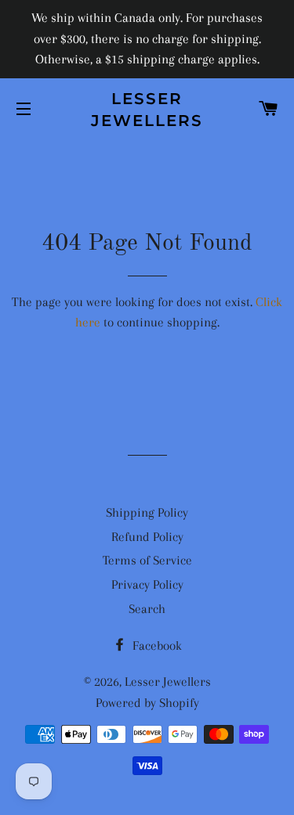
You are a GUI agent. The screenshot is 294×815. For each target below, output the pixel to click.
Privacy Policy (147, 584)
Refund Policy (147, 536)
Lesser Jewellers (147, 109)
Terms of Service (147, 560)
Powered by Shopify (147, 702)
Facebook (155, 645)
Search (147, 608)
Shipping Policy (147, 512)
